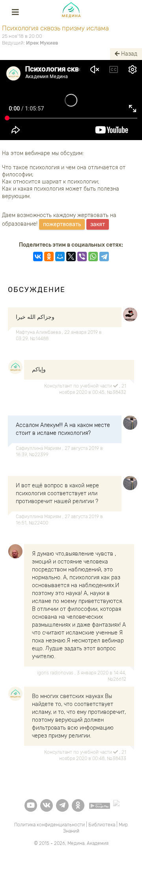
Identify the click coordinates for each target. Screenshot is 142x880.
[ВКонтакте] (38, 256)
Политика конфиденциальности (49, 825)
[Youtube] (30, 805)
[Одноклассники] (49, 256)
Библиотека (101, 825)
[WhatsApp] (93, 256)
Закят (97, 224)
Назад (128, 54)
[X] (71, 256)
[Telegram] (104, 256)
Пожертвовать (62, 224)
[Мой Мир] (60, 256)
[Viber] (82, 256)
